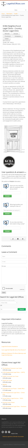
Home (3, 13)
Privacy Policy (21, 444)
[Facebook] (9, 432)
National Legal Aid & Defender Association (13, 436)
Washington (9, 13)
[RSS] (3, 432)
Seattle (16, 13)
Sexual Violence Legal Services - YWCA (13, 398)
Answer (7, 196)
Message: (4, 266)
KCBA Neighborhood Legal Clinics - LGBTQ (14, 372)
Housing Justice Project (9, 402)
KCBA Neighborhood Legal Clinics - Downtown (14, 406)
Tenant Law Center (7, 380)
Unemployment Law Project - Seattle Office (13, 388)
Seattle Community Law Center (10, 376)
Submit (3, 292)
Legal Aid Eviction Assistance (10, 346)
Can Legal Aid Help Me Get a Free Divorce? (14, 350)
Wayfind (5, 384)
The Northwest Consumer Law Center (12, 368)
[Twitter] (6, 432)
